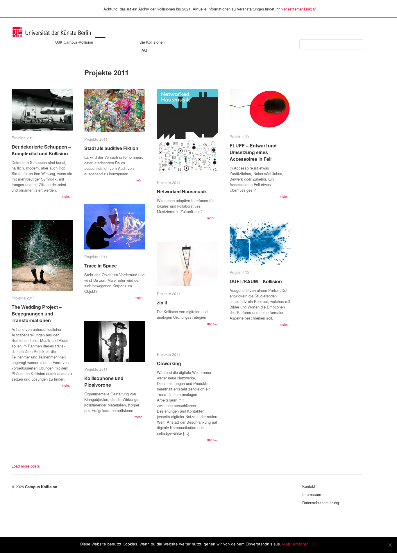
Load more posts (26, 466)
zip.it (162, 302)
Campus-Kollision (41, 486)
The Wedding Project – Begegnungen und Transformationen (37, 314)
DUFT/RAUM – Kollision (256, 281)
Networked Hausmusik (182, 191)
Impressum (311, 494)
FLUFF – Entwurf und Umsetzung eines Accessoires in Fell (253, 152)
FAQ (143, 50)
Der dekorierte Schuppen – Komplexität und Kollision (41, 150)
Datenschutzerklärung (320, 502)
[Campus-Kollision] (58, 36)
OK (314, 544)
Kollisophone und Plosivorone (104, 381)
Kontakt (308, 486)
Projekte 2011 (23, 137)
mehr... (66, 196)
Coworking (169, 363)
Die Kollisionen (152, 42)
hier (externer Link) (296, 9)
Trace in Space (100, 265)
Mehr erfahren (295, 544)
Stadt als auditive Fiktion (111, 148)
